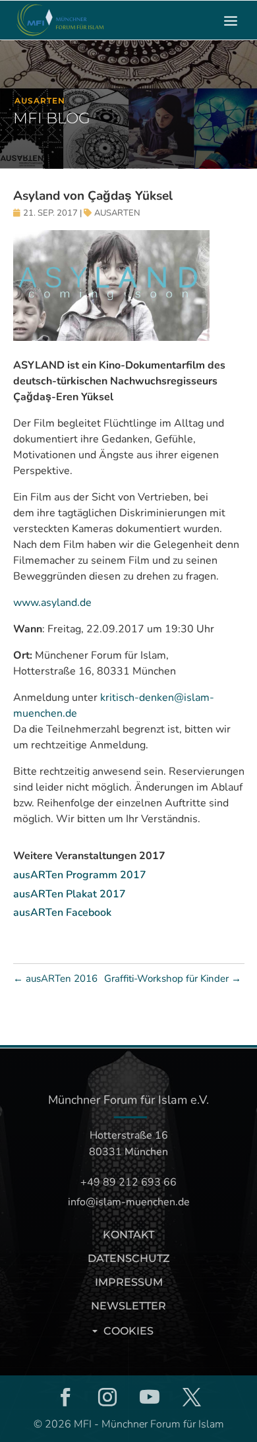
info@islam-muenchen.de (129, 1202)
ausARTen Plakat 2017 (69, 894)
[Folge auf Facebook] (65, 1397)
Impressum (129, 1282)
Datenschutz (129, 1258)
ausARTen (117, 213)
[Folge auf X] (191, 1397)
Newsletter (128, 1306)
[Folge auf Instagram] (107, 1397)
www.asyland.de (52, 602)
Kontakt (128, 1234)
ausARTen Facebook (62, 912)
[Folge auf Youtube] (149, 1397)
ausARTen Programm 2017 (79, 875)
